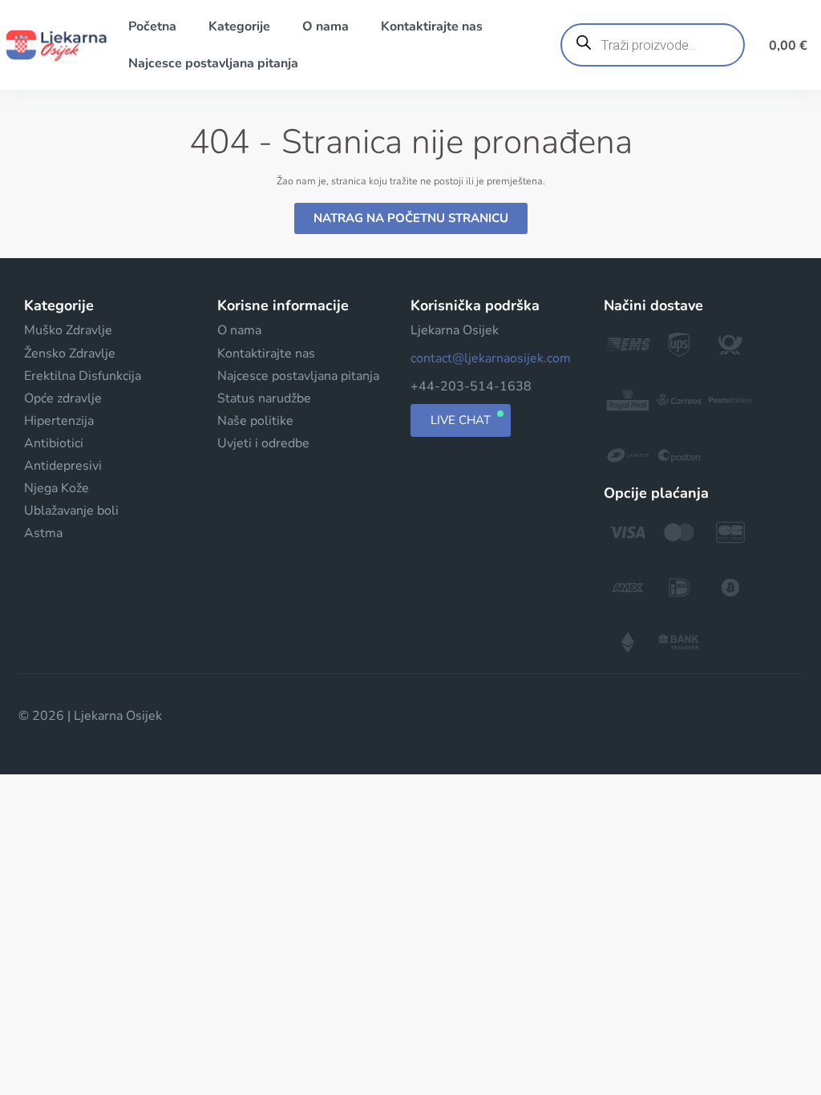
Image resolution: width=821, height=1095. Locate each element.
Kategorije (239, 26)
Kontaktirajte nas (432, 26)
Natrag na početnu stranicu (410, 218)
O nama (325, 26)
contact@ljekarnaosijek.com (490, 358)
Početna (152, 26)
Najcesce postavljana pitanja (213, 63)
